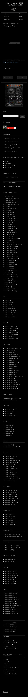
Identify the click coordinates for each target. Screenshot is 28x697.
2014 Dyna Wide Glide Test (12, 142)
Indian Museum (9, 670)
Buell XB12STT (9, 433)
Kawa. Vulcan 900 (10, 492)
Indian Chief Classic (10, 328)
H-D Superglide (9, 268)
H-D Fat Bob (8, 212)
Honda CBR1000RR (11, 462)
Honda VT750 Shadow (11, 479)
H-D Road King (9, 236)
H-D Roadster (9, 240)
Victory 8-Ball (9, 595)
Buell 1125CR (8, 425)
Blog (21, 14)
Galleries (8, 19)
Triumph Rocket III (10, 364)
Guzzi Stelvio (8, 520)
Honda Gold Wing (10, 468)
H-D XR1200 (8, 283)
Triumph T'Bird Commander (13, 376)
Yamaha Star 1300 (10, 629)
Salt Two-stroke (9, 647)
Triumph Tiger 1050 (10, 386)
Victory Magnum (10, 607)
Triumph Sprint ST (10, 372)
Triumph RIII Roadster (11, 358)
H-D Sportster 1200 (10, 256)
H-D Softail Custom (10, 246)
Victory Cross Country (11, 599)
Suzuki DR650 (9, 579)
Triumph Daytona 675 (11, 356)
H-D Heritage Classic (11, 218)
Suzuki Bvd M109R (10, 575)
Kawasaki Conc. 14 (10, 494)
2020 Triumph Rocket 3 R (12, 148)
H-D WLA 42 (8, 279)
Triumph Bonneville (11, 354)
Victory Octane (9, 609)
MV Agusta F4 (9, 550)
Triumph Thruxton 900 (12, 384)
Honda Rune (8, 470)
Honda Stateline (10, 472)
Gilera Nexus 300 (10, 643)
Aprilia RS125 (8, 411)
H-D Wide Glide (9, 281)
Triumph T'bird (9, 378)
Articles (7, 660)
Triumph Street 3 (10, 374)
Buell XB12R (8, 431)
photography (8, 165)
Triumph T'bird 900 (10, 382)
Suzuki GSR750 (9, 581)
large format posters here (11, 62)
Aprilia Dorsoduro (10, 409)
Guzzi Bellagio (9, 514)
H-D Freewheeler (10, 216)
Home (7, 14)
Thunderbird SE (9, 350)
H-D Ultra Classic (10, 274)
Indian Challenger (10, 326)
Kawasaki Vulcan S (10, 498)
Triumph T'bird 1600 (11, 380)
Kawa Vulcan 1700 (10, 490)
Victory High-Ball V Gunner (13, 145)
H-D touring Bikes (10, 285)
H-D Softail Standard (11, 252)
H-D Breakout (9, 200)
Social (21, 19)
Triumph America (10, 352)
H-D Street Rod (9, 266)
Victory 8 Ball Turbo (10, 593)
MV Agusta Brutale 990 (12, 548)
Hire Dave (7, 16)
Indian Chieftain (9, 330)
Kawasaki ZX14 (9, 504)
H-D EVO (7, 206)
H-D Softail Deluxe (10, 248)
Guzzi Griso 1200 (9, 516)
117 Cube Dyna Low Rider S (12, 138)
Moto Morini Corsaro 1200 (12, 536)
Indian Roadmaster (10, 334)
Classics (7, 664)
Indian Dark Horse (10, 332)
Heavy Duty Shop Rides (12, 668)
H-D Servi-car (9, 242)
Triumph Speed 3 (10, 368)
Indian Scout (8, 336)
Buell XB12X (8, 435)
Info (21, 16)
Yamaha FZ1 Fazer (10, 627)
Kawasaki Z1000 (9, 500)
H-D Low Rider (9, 226)
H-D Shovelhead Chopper (12, 244)
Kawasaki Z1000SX (10, 502)
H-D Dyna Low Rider (11, 204)
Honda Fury (8, 466)
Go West (7, 666)
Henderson (8, 645)
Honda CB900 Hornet (11, 460)
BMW (6, 300)
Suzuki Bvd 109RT (10, 571)
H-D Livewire (8, 224)
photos (7, 167)
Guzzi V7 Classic (9, 522)
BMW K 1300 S (9, 302)
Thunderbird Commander (12, 348)
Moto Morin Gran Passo (12, 534)
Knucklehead (9, 289)
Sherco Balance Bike (11, 649)
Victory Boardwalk (10, 597)
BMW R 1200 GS (9, 310)
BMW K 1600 (8, 304)
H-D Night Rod (9, 230)
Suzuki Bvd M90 (10, 577)
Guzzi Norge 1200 (10, 518)
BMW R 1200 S (9, 312)
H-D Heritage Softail (11, 220)
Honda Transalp (9, 474)
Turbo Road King (10, 291)
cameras (7, 163)
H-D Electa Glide (10, 208)
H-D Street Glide (10, 264)
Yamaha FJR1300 (10, 625)
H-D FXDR (8, 210)
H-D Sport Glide (9, 254)
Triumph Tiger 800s (11, 388)
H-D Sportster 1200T (11, 258)
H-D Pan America (10, 232)
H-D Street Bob (9, 262)
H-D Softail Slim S (10, 250)
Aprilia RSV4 (8, 413)
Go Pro (7, 161)
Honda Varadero (9, 481)
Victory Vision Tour (10, 613)
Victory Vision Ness (10, 611)
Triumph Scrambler (10, 366)
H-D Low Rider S (10, 228)
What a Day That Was (11, 674)
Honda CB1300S (9, 458)
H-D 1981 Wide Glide (11, 198)
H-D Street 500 (9, 260)
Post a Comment (10, 69)
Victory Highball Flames (12, 605)
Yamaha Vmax (9, 631)
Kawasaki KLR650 (10, 496)
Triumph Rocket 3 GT (11, 362)
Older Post (22, 77)
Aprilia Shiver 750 (10, 415)
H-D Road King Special (11, 238)
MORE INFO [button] (18, 105)
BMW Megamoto (10, 308)
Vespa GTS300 (9, 561)
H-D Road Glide (9, 234)
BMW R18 (8, 314)
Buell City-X (8, 429)
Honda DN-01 (9, 464)
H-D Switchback (10, 270)
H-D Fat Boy (8, 214)
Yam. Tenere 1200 (10, 623)
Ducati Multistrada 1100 (12, 447)
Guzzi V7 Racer (9, 524)
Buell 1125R (8, 427)
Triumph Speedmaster (11, 370)
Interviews (8, 672)
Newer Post (7, 77)
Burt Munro (8, 662)
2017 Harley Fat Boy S (11, 151)
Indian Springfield (10, 338)
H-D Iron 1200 (9, 222)
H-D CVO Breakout (10, 202)
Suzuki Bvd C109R (10, 573)
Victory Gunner (9, 601)
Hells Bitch (8, 287)
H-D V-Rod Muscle (10, 276)
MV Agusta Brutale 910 (11, 546)
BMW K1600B (9, 306)
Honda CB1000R (10, 456)
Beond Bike (8, 641)
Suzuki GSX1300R (10, 583)
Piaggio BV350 (9, 559)
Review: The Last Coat (11, 177)
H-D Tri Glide (8, 272)
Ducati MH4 (8, 445)
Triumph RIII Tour (10, 360)
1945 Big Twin (9, 196)
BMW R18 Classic (10, 316)
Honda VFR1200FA (10, 476)
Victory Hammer (10, 603)
